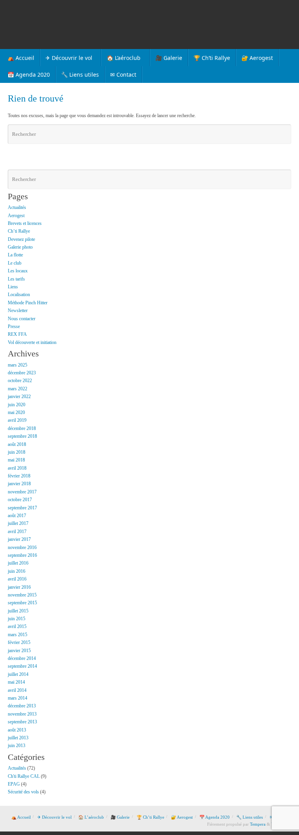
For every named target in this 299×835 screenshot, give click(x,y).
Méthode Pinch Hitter (27, 302)
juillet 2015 (18, 611)
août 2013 (17, 730)
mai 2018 (16, 460)
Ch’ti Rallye (19, 231)
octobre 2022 (20, 380)
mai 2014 (16, 682)
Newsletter (18, 310)
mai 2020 (16, 412)
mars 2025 (17, 365)
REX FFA (17, 334)
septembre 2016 (22, 555)
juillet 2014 (18, 674)
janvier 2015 (19, 650)
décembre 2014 (22, 658)
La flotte (15, 255)
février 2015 (19, 642)
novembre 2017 (22, 492)
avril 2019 (17, 420)
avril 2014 (17, 690)
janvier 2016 (19, 587)
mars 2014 (17, 698)
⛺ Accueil (21, 817)
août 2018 (17, 444)
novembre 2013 (22, 714)
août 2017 (17, 515)
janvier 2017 (19, 539)
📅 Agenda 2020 (214, 817)
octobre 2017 (20, 499)
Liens (13, 286)
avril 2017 (17, 531)
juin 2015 (16, 618)
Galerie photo (20, 247)
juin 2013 (16, 745)
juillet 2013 (18, 737)
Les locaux (18, 271)
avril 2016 (17, 579)
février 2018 (19, 476)
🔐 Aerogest (182, 817)
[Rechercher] (284, 134)
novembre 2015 (22, 595)
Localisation (19, 294)
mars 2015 (17, 634)
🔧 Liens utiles (249, 817)
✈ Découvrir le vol (54, 817)
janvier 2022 (19, 396)
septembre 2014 (22, 666)
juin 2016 (16, 571)
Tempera (258, 824)
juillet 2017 (18, 523)
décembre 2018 (22, 428)
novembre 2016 (22, 547)
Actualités (17, 207)
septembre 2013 (22, 721)
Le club (14, 263)
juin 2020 (16, 404)
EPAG (14, 784)
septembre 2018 (22, 436)
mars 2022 (17, 388)
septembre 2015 (22, 602)
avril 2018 (17, 468)
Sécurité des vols (23, 792)
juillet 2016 (18, 563)
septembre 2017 (22, 507)
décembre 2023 (22, 372)
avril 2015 (17, 626)
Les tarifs (16, 279)
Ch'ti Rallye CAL (24, 776)
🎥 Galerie (120, 817)
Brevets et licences (25, 223)
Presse (14, 326)
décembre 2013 (22, 706)
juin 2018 (16, 452)
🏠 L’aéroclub (91, 817)
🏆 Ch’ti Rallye (150, 817)
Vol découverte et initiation (32, 342)
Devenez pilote (21, 239)
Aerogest (16, 215)
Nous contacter (21, 318)
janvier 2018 (19, 483)
